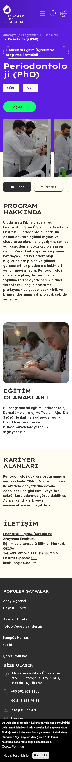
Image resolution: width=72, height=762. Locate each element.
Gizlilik (8, 645)
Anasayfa (10, 35)
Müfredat (48, 187)
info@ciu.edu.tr (24, 710)
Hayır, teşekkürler (16, 755)
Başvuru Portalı (15, 608)
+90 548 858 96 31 (24, 701)
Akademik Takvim (17, 619)
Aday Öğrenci (14, 601)
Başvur (17, 107)
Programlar (29, 35)
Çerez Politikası (15, 656)
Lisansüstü (50, 35)
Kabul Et (40, 755)
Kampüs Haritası (16, 638)
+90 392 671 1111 (25, 691)
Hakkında (17, 187)
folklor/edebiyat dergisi (23, 626)
